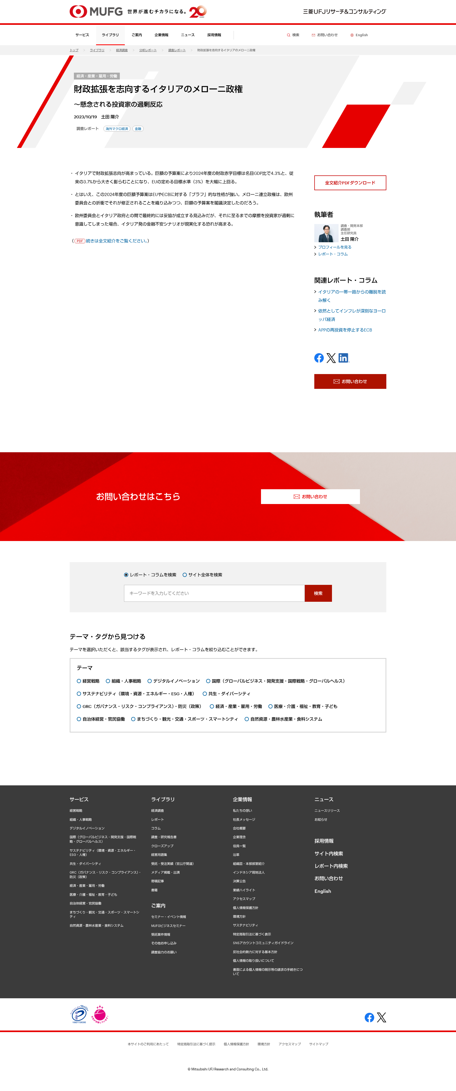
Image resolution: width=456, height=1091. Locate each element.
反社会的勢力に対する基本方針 (255, 952)
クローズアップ (162, 846)
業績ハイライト (244, 890)
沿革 (236, 854)
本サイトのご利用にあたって (148, 1044)
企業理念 (239, 837)
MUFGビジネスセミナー (168, 925)
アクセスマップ (244, 899)
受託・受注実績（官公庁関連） (173, 863)
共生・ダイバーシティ (85, 863)
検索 (318, 593)
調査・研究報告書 (164, 837)
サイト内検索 (329, 853)
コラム (156, 828)
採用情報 (214, 35)
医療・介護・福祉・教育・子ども (93, 894)
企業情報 (242, 799)
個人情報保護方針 (245, 908)
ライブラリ (97, 50)
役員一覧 (239, 846)
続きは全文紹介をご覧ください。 (116, 240)
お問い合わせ (329, 878)
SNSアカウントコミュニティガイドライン (263, 943)
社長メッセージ (244, 819)
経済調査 (122, 50)
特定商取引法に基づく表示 (252, 934)
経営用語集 (159, 854)
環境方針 (239, 916)
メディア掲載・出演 (165, 872)
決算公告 (239, 881)
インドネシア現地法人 (249, 872)
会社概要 (239, 828)
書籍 (154, 890)
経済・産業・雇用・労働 (97, 76)
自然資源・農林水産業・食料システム (97, 925)
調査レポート (177, 50)
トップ (74, 50)
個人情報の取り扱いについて (253, 960)
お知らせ (321, 819)
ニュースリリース (327, 810)
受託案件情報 (160, 934)
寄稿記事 (157, 881)
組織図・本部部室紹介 (249, 863)
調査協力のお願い (164, 952)
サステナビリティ (245, 925)
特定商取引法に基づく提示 (196, 1044)
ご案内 (158, 905)
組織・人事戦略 (81, 819)
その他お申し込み (164, 943)
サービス (79, 799)
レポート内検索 (331, 866)
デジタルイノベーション (87, 828)
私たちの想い (242, 810)
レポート (157, 819)
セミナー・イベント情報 (168, 917)
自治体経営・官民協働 (85, 903)
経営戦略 (76, 810)
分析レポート (148, 50)
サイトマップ (318, 1044)
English (323, 891)
